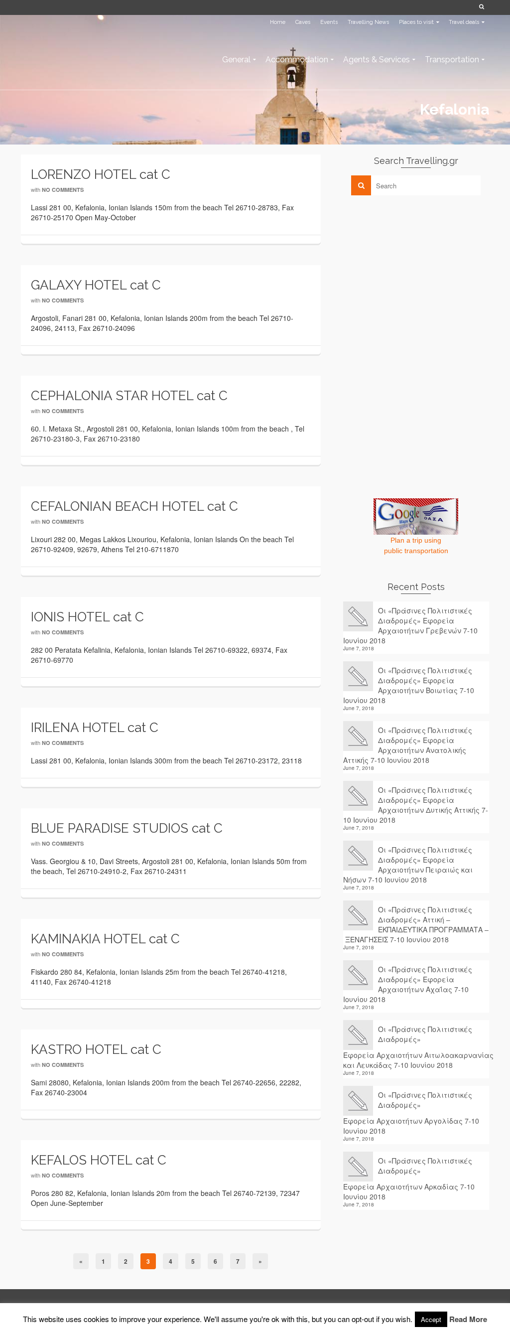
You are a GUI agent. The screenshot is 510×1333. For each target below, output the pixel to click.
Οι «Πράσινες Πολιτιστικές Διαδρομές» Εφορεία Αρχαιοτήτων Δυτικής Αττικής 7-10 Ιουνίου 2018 (415, 805)
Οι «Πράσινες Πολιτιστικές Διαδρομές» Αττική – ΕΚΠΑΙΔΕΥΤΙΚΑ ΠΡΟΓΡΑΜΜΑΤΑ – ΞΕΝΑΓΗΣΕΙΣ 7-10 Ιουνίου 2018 (416, 924)
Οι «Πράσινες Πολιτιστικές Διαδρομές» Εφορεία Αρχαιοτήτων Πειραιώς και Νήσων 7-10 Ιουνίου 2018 (408, 865)
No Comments (63, 189)
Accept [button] (431, 1319)
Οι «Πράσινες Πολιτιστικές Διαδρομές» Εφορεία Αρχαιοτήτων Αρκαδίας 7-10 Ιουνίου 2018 (409, 1178)
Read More (468, 1319)
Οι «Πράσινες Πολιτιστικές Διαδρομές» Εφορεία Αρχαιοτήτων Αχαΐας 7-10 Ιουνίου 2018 (407, 984)
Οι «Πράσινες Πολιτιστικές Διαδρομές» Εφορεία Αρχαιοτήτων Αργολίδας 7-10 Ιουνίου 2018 (411, 1113)
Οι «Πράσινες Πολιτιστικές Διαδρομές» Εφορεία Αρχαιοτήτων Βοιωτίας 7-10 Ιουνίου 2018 (408, 685)
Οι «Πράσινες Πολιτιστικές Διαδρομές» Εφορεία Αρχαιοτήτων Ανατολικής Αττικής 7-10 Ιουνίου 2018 (407, 745)
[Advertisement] (418, 272)
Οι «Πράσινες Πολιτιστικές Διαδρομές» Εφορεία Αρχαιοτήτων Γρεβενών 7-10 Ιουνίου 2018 (410, 625)
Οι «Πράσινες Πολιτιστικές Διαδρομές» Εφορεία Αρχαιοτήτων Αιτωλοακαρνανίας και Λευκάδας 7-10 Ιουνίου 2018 (416, 1047)
